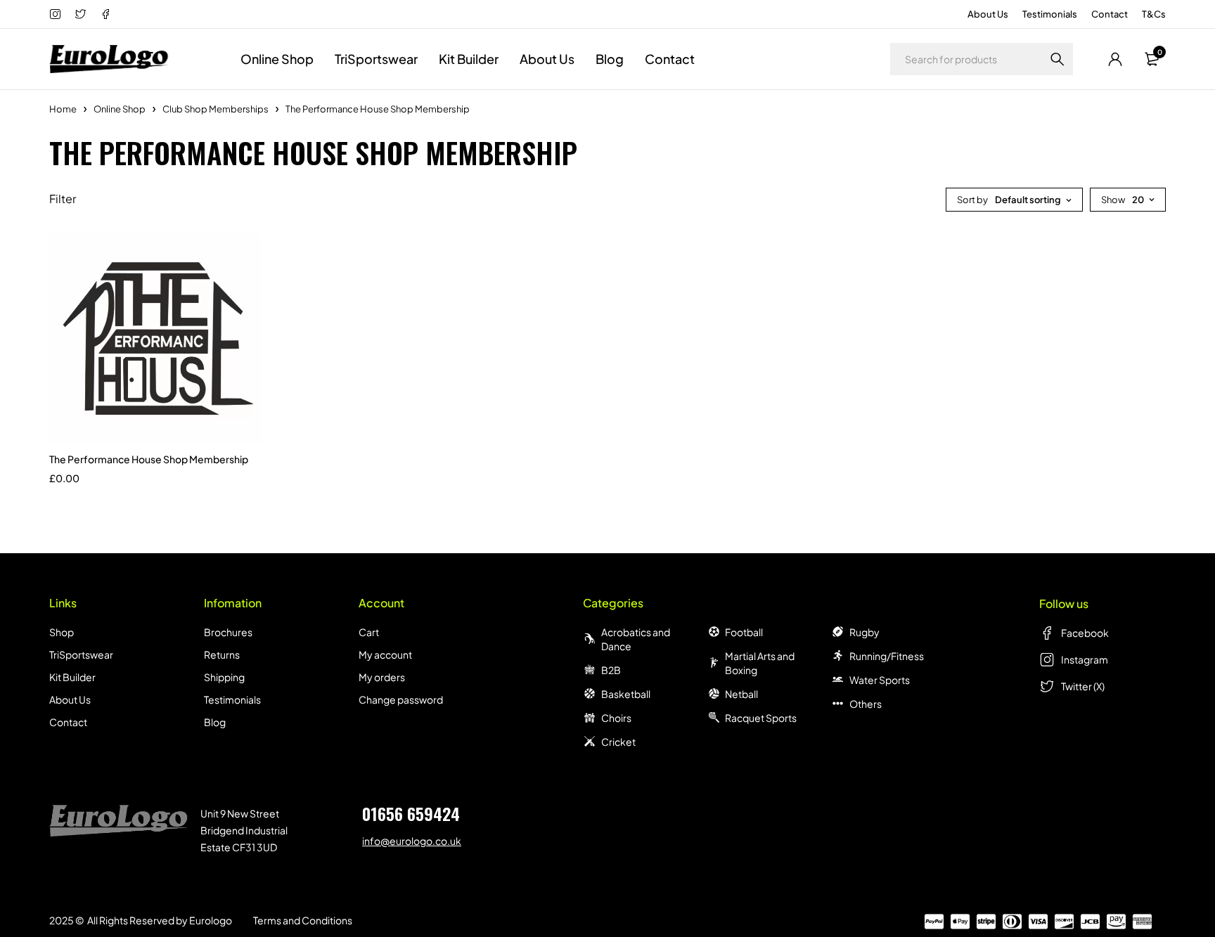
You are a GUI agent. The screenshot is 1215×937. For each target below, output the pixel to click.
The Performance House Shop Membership (148, 459)
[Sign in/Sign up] (1115, 59)
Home (63, 109)
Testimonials (1049, 14)
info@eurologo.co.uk (411, 840)
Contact (1109, 14)
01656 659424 (411, 813)
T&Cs (1154, 14)
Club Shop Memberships (215, 109)
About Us (988, 14)
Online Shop (120, 109)
